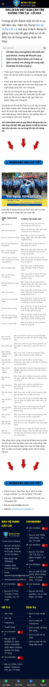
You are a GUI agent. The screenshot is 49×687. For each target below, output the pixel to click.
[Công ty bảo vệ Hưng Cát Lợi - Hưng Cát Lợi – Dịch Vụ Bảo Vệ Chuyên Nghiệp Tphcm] (24, 4)
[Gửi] (44, 48)
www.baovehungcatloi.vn (23, 509)
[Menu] (3, 4)
